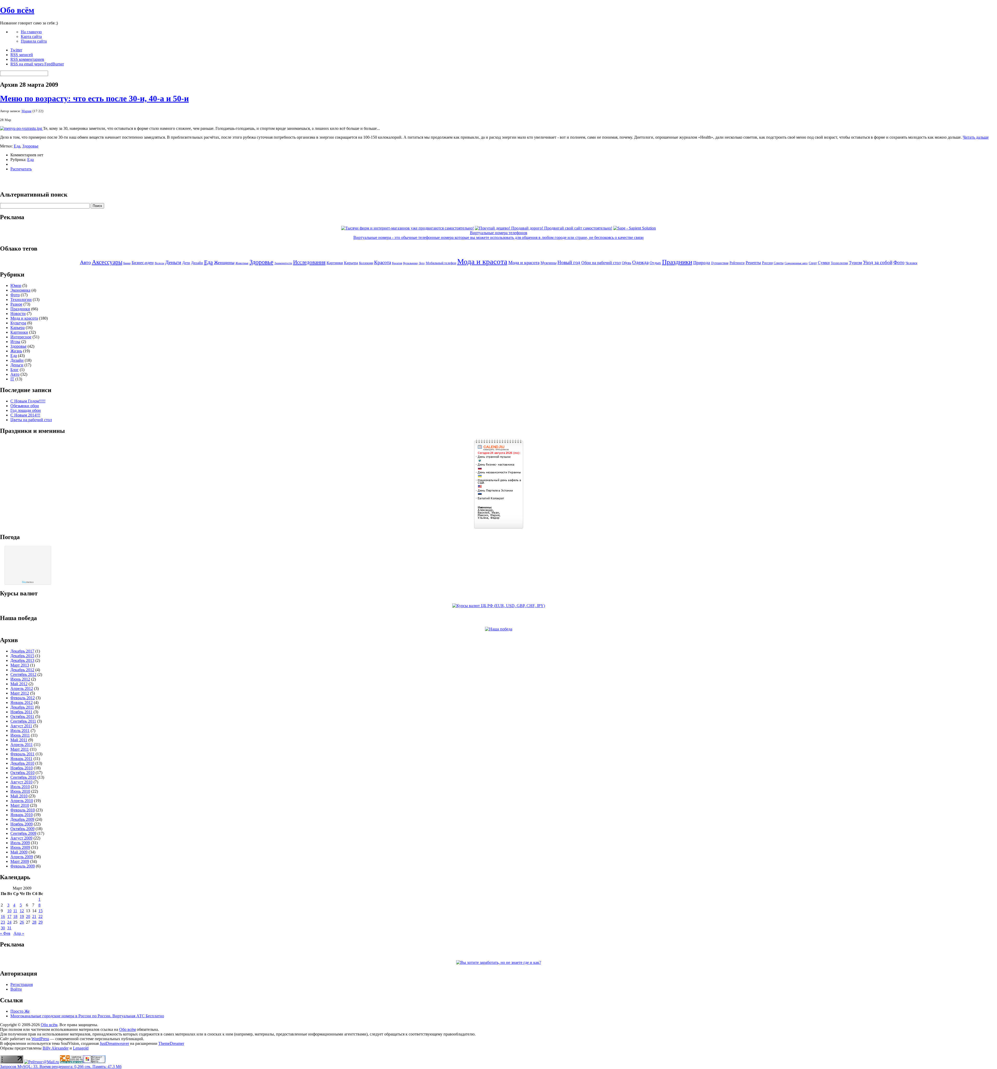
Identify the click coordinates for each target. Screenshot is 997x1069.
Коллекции (366, 263)
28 (34, 922)
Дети (186, 263)
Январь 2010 (21, 814)
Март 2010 (19, 805)
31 (9, 928)
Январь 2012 (21, 702)
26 (22, 922)
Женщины (224, 262)
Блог (14, 369)
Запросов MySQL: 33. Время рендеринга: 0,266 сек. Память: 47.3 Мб (61, 1066)
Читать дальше (976, 137)
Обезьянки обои (24, 406)
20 (28, 916)
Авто (85, 262)
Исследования (309, 262)
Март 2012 (19, 693)
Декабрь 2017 (22, 651)
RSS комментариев (27, 59)
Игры (15, 341)
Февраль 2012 (22, 698)
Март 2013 (19, 665)
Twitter (16, 50)
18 (15, 916)
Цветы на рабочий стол (31, 420)
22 (40, 916)
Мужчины (548, 263)
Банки (127, 263)
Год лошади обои (25, 410)
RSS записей (21, 54)
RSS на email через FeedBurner (37, 64)
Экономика (20, 290)
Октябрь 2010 (22, 772)
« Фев (5, 933)
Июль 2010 (20, 786)
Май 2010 (19, 796)
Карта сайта (31, 36)
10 (9, 911)
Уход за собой (877, 262)
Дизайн (197, 263)
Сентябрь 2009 (23, 833)
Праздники (677, 261)
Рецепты (753, 262)
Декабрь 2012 (22, 670)
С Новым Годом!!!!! (27, 401)
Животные (241, 263)
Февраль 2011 (22, 754)
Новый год (568, 262)
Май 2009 (19, 852)
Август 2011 (21, 726)
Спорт (813, 263)
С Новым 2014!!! (25, 415)
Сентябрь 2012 (23, 674)
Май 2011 (18, 740)
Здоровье (30, 146)
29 (40, 922)
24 (9, 922)
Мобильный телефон (441, 263)
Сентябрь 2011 (23, 721)
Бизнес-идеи (143, 262)
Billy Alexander (56, 1048)
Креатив (397, 263)
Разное (16, 304)
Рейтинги (737, 263)
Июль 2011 (20, 730)
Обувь (626, 263)
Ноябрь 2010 (21, 768)
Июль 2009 (20, 843)
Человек (911, 263)
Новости (18, 313)
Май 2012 (19, 684)
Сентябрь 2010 (23, 777)
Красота (382, 262)
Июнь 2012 (20, 679)
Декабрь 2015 (22, 656)
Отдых (655, 263)
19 (22, 916)
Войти (16, 989)
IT (12, 379)
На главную (31, 32)
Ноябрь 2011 (21, 712)
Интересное (20, 337)
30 (3, 928)
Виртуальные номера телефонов (498, 233)
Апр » (19, 933)
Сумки (824, 262)
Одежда (640, 262)
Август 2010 (21, 782)
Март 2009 (19, 861)
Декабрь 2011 (22, 707)
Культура (18, 323)
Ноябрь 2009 (21, 824)
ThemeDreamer (171, 1043)
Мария (26, 111)
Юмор (15, 285)
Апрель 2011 (21, 744)
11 (15, 911)
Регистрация (21, 984)
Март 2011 (19, 749)
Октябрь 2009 (22, 828)
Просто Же (20, 1011)
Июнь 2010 (20, 791)
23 (3, 922)
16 (3, 916)
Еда (17, 146)
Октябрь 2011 (22, 716)
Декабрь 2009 (22, 819)
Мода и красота (482, 261)
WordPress (40, 1039)
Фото (899, 262)
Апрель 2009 (21, 857)
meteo (27, 582)
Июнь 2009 (20, 847)
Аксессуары (107, 262)
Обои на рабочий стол (601, 262)
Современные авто (796, 263)
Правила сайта (34, 41)
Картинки (335, 263)
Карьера (351, 263)
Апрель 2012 (21, 688)
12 (22, 911)
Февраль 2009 (22, 866)
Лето (422, 263)
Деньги (173, 262)
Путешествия (720, 263)
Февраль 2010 (22, 810)
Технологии (839, 263)
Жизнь (16, 351)
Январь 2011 (21, 758)
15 (40, 911)
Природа (701, 262)
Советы (779, 263)
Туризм (855, 262)
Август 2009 (21, 838)
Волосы (159, 263)
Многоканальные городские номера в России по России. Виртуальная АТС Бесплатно (87, 1016)
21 (34, 916)
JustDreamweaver (114, 1043)
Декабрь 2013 (22, 660)
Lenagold (81, 1048)
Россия (767, 263)
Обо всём (17, 10)
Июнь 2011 (20, 735)
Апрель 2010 (21, 800)
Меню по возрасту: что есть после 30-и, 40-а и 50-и (94, 98)
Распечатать (21, 169)
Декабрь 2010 (22, 763)
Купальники (410, 263)
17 (9, 916)
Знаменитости (283, 263)
